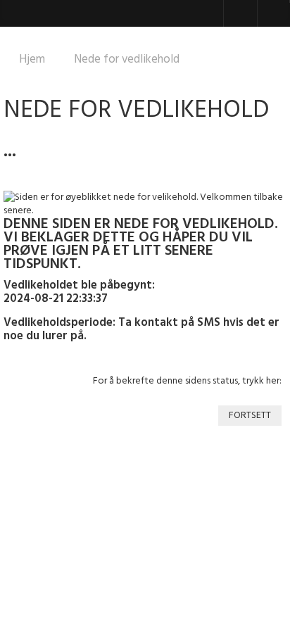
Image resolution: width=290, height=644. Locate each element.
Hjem (32, 59)
